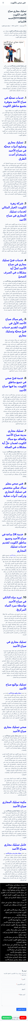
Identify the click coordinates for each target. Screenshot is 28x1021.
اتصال (22, 1017)
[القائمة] (3, 2)
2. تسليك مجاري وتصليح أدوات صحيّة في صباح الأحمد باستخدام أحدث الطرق (13, 891)
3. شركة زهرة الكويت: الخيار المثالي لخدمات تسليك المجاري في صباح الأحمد (14, 897)
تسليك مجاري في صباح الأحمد (16, 950)
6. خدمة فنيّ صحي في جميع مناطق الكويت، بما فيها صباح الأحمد (14, 918)
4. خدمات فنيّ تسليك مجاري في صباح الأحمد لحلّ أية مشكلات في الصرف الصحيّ (13, 904)
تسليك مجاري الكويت (6, 25)
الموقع (23, 989)
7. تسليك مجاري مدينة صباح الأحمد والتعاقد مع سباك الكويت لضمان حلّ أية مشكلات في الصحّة (13, 924)
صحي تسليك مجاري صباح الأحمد (15, 955)
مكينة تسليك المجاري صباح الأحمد (15, 957)
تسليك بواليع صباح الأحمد (18, 952)
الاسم (23, 979)
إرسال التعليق (21, 1009)
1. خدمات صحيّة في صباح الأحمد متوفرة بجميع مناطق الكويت (16, 886)
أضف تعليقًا (22, 994)
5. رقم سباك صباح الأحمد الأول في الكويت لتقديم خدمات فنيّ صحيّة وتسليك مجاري (15, 912)
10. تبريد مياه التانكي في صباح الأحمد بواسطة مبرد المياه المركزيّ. (14, 946)
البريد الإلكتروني (20, 984)
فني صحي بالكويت (18, 2)
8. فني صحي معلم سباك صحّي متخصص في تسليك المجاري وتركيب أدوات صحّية (14, 932)
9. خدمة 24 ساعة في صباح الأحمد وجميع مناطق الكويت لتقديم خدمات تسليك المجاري (14, 939)
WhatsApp (6, 1017)
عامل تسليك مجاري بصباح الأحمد (15, 960)
